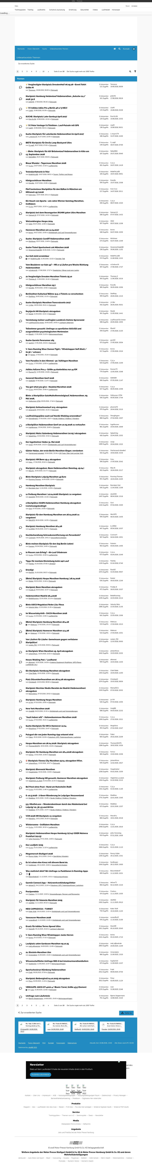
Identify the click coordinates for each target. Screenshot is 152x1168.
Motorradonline (118, 1158)
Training (30, 10)
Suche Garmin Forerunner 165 (40, 340)
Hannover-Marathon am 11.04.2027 (42, 230)
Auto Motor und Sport (36, 1158)
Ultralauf (52, 564)
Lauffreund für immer (36, 322)
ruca (49, 1029)
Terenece (32, 90)
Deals (91, 1115)
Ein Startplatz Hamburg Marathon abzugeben (48, 671)
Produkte (79, 1)
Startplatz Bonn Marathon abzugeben (44, 587)
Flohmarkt (54, 90)
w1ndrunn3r (33, 270)
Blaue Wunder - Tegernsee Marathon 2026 (46, 163)
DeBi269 (32, 381)
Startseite (21, 1043)
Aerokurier (22, 1158)
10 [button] (43, 71)
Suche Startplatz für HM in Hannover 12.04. (46, 726)
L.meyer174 (33, 136)
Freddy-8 (32, 590)
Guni (30, 508)
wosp (31, 445)
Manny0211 (33, 694)
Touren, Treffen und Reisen (63, 174)
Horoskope (116, 10)
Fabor (31, 737)
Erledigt (30, 570)
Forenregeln (60, 1043)
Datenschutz (72, 1043)
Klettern (84, 1158)
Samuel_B (32, 215)
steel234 (32, 497)
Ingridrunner (33, 427)
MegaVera (32, 728)
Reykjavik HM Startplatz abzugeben (43, 311)
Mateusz (34, 624)
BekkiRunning (34, 598)
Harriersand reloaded (36, 453)
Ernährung (72, 10)
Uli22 (30, 224)
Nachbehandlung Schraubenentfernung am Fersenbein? (53, 535)
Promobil (62, 1161)
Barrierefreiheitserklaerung (60, 1098)
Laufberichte (53, 166)
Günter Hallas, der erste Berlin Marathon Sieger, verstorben (54, 451)
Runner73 (32, 372)
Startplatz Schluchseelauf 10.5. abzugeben (46, 407)
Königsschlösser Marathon (38, 180)
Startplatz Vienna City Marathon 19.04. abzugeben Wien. (55, 761)
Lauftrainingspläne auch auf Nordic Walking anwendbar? (54, 416)
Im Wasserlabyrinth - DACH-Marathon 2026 (46, 613)
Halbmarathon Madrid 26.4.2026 (41, 596)
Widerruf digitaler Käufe (102, 1107)
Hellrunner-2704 (34, 401)
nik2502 (31, 903)
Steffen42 (78, 1029)
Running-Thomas (35, 479)
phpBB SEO (32, 1047)
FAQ (44, 1043)
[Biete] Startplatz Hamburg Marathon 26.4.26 (47, 622)
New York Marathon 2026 (38, 708)
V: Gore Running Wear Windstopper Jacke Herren (49, 935)
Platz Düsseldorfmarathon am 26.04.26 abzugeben (50, 679)
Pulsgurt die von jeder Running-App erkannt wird (49, 734)
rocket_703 (33, 645)
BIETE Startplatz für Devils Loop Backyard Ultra (49, 142)
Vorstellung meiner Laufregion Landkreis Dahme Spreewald (55, 320)
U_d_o (31, 166)
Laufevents (41, 10)
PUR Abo (69, 1107)
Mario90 (31, 929)
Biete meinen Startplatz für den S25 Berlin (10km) (49, 544)
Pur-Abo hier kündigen (83, 1107)
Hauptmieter (33, 772)
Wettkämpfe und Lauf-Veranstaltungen (62, 232)
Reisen (61, 1107)
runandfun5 (33, 920)
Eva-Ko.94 (32, 119)
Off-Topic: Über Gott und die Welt (71, 453)
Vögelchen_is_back (35, 781)
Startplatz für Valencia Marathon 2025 (44, 900)
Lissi (32, 990)
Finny (30, 981)
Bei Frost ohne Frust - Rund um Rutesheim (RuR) (49, 787)
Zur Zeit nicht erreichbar (37, 256)
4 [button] (31, 71)
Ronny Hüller (33, 856)
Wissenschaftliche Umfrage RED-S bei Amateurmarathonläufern (57, 961)
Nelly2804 (32, 157)
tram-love (32, 195)
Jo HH (31, 702)
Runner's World (73, 1161)
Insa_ (30, 462)
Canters (31, 894)
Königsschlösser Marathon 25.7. (41, 285)
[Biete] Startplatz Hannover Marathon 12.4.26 (47, 630)
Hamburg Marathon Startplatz (40, 485)
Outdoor (129, 1158)
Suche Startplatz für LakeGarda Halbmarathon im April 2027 (55, 134)
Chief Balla (32, 673)
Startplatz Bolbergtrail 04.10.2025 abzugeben (48, 978)
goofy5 (31, 343)
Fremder (104, 1029)
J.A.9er (31, 305)
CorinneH (32, 538)
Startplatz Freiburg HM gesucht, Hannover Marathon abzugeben (57, 778)
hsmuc (31, 755)
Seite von (59, 71)
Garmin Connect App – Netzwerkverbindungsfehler (50, 883)
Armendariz (33, 955)
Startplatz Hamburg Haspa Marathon (44, 700)
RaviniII (31, 572)
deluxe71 (32, 885)
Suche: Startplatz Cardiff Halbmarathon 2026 (48, 239)
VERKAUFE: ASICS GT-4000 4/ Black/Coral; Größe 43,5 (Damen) (56, 987)
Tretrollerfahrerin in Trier (38, 172)
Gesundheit (84, 10)
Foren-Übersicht (34, 1043)
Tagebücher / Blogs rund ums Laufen (66, 270)
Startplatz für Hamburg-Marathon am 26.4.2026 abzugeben (54, 752)
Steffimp (32, 296)
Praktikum (76, 1098)
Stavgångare (33, 418)
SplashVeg (32, 436)
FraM (30, 972)
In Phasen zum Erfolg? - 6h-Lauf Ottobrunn (46, 552)
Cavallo (66, 1158)
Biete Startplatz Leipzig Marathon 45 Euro (46, 477)
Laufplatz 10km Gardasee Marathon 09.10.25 (47, 943)
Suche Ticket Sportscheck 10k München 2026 (47, 247)
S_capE (31, 145)
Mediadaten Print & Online (71, 1124)
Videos (95, 10)
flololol (31, 581)
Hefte (73, 1)
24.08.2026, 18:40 (88, 1029)
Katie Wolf (32, 911)
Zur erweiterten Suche (26, 63)
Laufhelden (106, 10)
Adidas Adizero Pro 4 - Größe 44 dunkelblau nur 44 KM (51, 369)
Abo (33, 1107)
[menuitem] (126, 49)
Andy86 (31, 711)
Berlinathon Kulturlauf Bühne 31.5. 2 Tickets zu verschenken (54, 294)
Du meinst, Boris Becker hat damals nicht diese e (61, 1026)
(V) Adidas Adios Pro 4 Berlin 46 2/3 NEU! (47, 108)
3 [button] (26, 71)
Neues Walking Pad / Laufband (41, 660)
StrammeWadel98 (35, 250)
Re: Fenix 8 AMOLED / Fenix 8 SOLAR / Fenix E (61, 1024)
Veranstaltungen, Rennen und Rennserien (65, 894)
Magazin (27, 1107)
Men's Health (105, 1158)
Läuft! (31, 110)
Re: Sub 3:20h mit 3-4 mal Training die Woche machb (34, 1024)
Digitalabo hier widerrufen (91, 1098)
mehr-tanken (93, 1158)
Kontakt (27, 1095)
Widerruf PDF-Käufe (121, 1107)
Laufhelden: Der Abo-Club (47, 1107)
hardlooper (32, 865)
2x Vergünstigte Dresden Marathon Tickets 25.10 (49, 276)
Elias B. (31, 471)
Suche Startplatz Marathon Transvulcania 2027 (48, 302)
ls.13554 (32, 529)
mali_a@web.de (34, 946)
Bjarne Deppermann (36, 998)
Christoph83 (24, 1029)
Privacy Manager (119, 1095)
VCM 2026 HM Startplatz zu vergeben (44, 816)
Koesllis (31, 183)
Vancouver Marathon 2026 (38, 917)
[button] (48, 72)
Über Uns (36, 1095)
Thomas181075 (34, 746)
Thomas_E (32, 279)
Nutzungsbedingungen (67, 1095)
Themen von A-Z (68, 1115)
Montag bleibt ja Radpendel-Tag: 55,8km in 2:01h (34, 1026)
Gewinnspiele (81, 1115)
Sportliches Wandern (60, 856)
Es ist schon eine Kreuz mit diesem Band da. (47, 862)
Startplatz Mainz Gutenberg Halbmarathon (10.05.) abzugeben (56, 433)
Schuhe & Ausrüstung (57, 10)
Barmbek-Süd (34, 488)
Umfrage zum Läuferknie (38, 996)
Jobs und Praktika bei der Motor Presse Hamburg (76, 1132)
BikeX (48, 1158)
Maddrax (32, 798)
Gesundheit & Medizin (58, 538)
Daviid (31, 314)
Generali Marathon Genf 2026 (40, 378)
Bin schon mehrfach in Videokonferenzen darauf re (88, 1026)
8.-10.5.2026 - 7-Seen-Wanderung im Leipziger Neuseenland (55, 795)
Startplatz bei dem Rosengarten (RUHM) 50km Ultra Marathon (56, 212)
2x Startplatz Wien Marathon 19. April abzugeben (49, 651)
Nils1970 (32, 520)
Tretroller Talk (60, 259)
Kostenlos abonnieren (40, 1075)
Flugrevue (75, 1158)
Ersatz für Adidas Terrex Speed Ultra (43, 926)
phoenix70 (32, 410)
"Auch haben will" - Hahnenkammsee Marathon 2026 (51, 717)
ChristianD (32, 682)
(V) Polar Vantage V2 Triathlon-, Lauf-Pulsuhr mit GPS (53, 125)
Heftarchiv (86, 1124)
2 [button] (22, 71)
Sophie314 (32, 964)
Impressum (46, 1095)
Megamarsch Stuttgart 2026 (39, 854)
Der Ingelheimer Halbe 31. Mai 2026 (43, 442)
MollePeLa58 (33, 174)
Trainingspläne (20, 10)
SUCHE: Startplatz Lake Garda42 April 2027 (46, 116)
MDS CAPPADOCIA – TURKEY (39, 909)
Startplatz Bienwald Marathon (40, 769)
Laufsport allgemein (66, 322)
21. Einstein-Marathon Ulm (38, 952)
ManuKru (32, 818)
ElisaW (31, 334)
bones (31, 232)
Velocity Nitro (33, 607)
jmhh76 (31, 102)
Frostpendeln (32, 891)
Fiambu (31, 564)
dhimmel (32, 662)
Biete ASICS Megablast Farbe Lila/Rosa (45, 604)
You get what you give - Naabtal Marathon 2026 (48, 387)
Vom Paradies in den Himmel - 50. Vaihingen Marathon (52, 361)
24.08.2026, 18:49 (57, 1029)
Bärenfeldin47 (34, 877)
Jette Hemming (34, 839)
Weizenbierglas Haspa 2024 (39, 221)
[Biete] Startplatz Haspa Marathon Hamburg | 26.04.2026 (53, 578)
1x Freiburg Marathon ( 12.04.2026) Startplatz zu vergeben (53, 494)
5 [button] (36, 71)
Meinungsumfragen (56, 334)
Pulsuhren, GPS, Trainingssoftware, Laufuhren (64, 737)
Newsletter (99, 1115)
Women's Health (87, 1161)
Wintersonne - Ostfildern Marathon (43, 824)
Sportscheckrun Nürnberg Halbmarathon (46, 970)
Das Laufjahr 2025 (34, 845)
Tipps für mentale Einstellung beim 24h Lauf (47, 561)
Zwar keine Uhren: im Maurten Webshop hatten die (115, 1026)
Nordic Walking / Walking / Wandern (66, 418)
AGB (54, 1095)
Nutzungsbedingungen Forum (88, 1095)
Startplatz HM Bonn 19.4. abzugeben (43, 459)
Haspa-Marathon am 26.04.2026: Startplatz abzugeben (52, 743)
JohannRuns (33, 654)
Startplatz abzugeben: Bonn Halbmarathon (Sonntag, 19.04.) (55, 468)
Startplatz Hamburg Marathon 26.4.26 (44, 526)
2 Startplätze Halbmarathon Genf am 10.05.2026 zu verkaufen (55, 424)
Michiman (32, 241)
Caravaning (57, 1158)
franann (31, 546)
